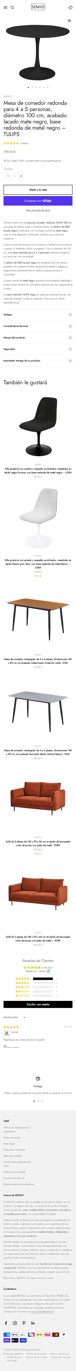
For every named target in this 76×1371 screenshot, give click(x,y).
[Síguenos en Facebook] (6, 1323)
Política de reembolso (13, 1353)
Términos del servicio (59, 1353)
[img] (11, 1027)
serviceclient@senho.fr (42, 1311)
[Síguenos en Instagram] (15, 1323)
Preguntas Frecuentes (14, 1149)
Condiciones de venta (61, 1357)
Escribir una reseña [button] (38, 1004)
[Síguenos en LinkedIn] (33, 1323)
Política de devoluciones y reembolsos (17, 1129)
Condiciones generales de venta (17, 1164)
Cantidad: (8, 169)
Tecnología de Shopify (30, 1349)
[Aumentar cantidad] (21, 176)
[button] (11, 143)
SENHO (8, 96)
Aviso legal (9, 1143)
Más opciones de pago (38, 210)
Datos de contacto (13, 1156)
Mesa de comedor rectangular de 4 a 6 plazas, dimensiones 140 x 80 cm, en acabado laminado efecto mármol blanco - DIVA (38, 752)
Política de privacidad (14, 1172)
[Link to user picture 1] (12, 1052)
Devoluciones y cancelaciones (19, 1184)
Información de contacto (37, 1357)
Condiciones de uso (14, 1178)
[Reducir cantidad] (8, 176)
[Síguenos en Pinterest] (24, 1323)
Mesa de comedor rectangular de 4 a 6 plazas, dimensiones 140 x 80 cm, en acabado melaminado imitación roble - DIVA (38, 661)
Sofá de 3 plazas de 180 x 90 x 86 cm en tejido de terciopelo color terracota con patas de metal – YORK (38, 938)
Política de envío (12, 1137)
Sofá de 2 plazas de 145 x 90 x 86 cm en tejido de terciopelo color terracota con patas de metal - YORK (38, 843)
